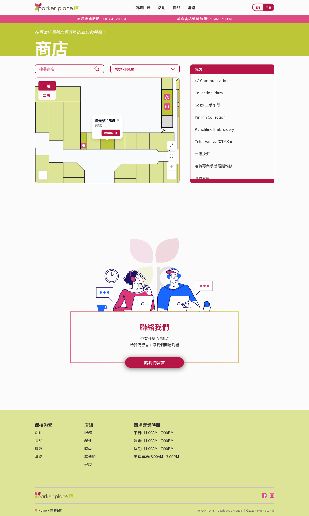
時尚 (88, 448)
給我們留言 (154, 362)
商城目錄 (143, 7)
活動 (161, 7)
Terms (210, 510)
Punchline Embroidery (214, 129)
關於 (176, 7)
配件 (88, 440)
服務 (88, 432)
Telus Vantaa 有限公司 (214, 141)
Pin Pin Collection (210, 117)
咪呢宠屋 (202, 178)
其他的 (90, 456)
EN (258, 7)
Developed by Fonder (230, 510)
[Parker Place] (57, 7)
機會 (38, 448)
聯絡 (191, 7)
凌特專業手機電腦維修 (213, 165)
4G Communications (212, 80)
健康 (88, 464)
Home (42, 510)
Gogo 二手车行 (207, 105)
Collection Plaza (209, 92)
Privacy (201, 510)
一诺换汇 (202, 153)
